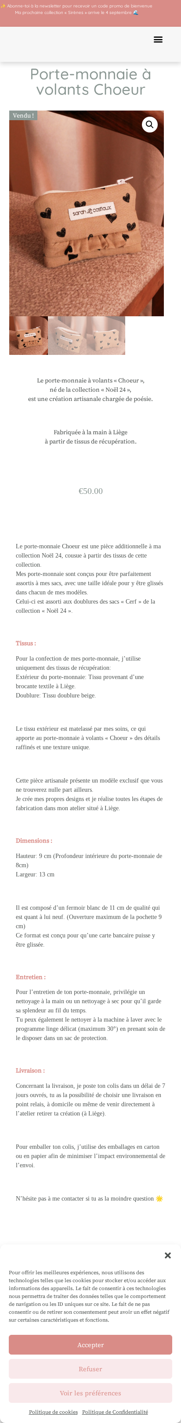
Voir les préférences (90, 1393)
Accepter (90, 1344)
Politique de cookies (53, 1412)
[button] (167, 1255)
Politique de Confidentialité (115, 1412)
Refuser (90, 1368)
